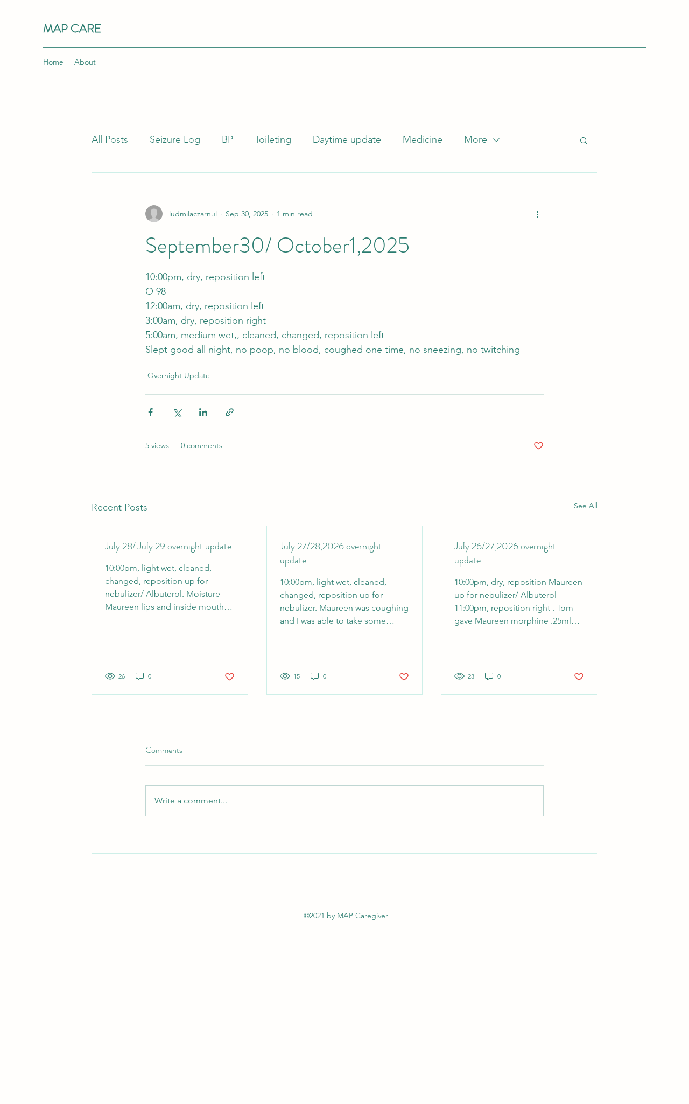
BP (227, 139)
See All (585, 506)
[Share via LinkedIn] (203, 412)
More (475, 139)
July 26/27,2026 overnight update (505, 553)
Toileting (273, 139)
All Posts (110, 139)
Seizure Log (175, 139)
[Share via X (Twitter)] (177, 412)
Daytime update (347, 139)
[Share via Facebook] (150, 412)
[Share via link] (229, 412)
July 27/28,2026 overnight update (331, 553)
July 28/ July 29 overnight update (168, 546)
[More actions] (537, 213)
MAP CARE (72, 28)
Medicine (422, 139)
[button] (584, 140)
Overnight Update (178, 375)
